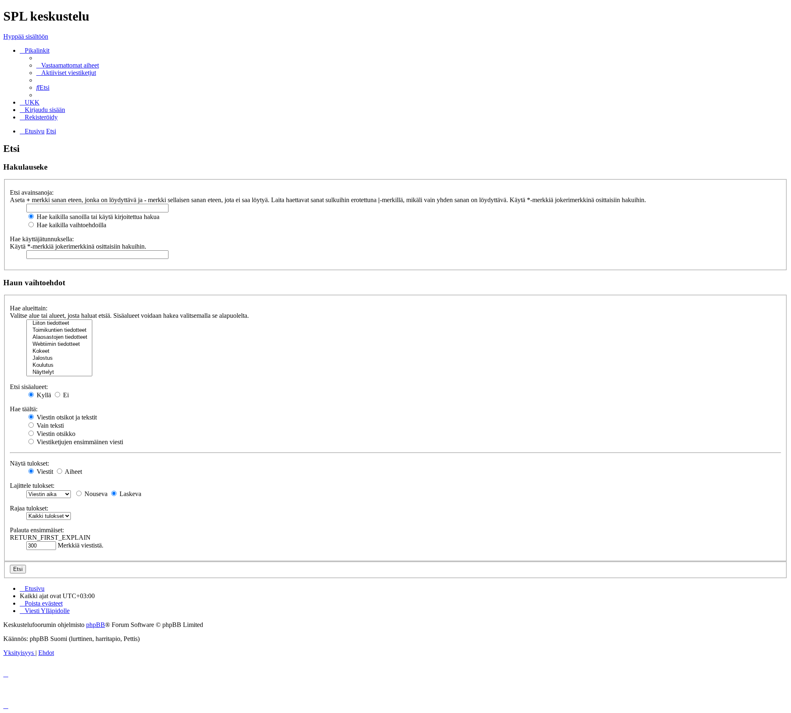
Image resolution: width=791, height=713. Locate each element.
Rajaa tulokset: (29, 508)
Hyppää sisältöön (25, 36)
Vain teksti (49, 425)
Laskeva (129, 493)
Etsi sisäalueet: (29, 386)
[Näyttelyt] (59, 372)
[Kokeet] (59, 351)
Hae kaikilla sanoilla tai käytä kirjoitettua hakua (97, 216)
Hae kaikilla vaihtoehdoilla (70, 224)
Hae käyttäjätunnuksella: (42, 238)
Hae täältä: (23, 408)
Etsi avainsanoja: (32, 192)
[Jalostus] (59, 358)
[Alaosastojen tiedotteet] (59, 337)
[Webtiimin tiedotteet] (59, 344)
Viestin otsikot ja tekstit (66, 417)
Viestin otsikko (55, 433)
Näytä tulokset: (29, 463)
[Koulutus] (59, 365)
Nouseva (95, 493)
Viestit (44, 471)
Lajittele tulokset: (32, 485)
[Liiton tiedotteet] (59, 323)
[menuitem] (67, 65)
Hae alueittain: (28, 308)
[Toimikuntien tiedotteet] (59, 330)
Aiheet (72, 471)
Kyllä (43, 394)
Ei (65, 394)
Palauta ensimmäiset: (37, 530)
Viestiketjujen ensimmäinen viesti (79, 441)
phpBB (95, 624)
